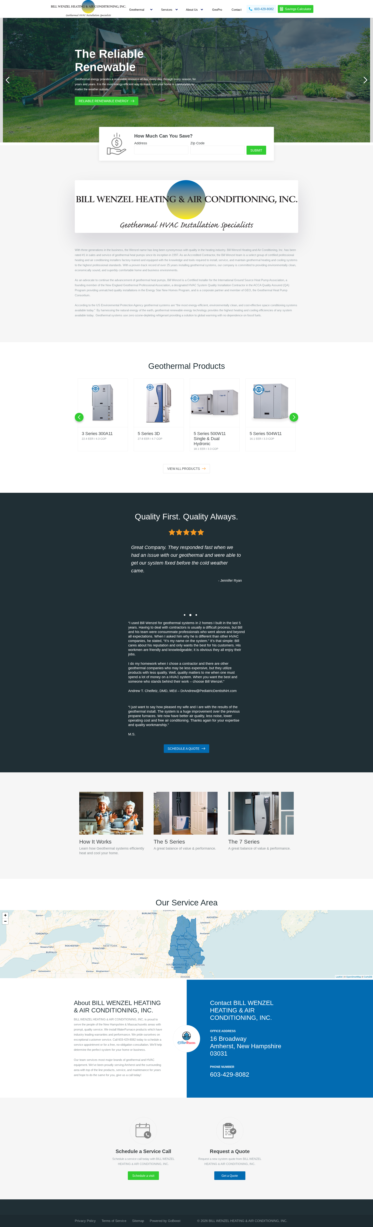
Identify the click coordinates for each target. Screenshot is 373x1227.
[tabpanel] (186, 80)
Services (166, 9)
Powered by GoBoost (165, 1221)
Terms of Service (114, 1221)
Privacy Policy (85, 1221)
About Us (192, 9)
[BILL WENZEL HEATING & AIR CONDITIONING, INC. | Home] (88, 9)
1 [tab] (184, 615)
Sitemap (138, 1221)
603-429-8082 (229, 1074)
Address (140, 143)
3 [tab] (196, 615)
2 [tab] (190, 615)
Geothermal (136, 9)
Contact (236, 9)
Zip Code (197, 143)
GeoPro (217, 9)
